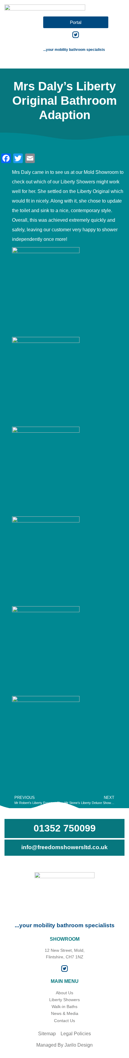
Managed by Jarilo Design (64, 1045)
